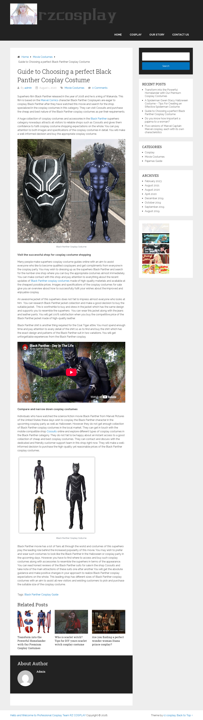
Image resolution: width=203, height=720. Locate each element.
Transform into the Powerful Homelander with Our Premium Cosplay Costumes (163, 93)
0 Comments (100, 87)
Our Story (156, 34)
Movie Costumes (43, 56)
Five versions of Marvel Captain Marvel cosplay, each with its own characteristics (164, 129)
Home (118, 34)
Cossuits (52, 431)
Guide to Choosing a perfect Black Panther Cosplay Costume (165, 112)
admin (28, 87)
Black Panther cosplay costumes (50, 280)
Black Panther (99, 118)
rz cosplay (170, 715)
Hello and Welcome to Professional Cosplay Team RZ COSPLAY (48, 715)
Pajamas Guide (153, 161)
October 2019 (153, 202)
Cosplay (135, 34)
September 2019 (154, 206)
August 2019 (152, 211)
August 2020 (152, 189)
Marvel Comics (49, 100)
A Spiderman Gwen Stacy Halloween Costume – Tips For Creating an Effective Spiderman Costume (166, 103)
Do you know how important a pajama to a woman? (162, 120)
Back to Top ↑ (185, 715)
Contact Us (180, 34)
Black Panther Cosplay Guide (41, 594)
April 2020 (151, 194)
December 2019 (154, 198)
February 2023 (153, 181)
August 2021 (152, 185)
